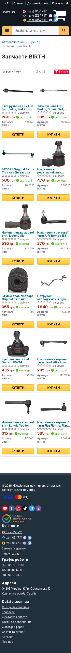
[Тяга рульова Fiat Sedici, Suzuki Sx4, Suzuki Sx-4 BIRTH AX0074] (53, 90)
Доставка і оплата (38, 3)
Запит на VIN (10, 554)
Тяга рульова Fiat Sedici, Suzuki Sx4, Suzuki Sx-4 (50, 108)
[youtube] (5, 508)
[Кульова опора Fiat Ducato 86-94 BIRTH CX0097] (18, 343)
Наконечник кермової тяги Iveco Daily (18, 234)
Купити (18, 134)
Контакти (57, 3)
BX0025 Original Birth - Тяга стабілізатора (18, 171)
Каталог (7, 636)
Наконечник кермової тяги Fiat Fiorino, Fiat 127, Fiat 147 (53, 424)
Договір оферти (13, 627)
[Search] (64, 30)
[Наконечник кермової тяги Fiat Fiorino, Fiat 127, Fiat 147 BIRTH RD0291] (53, 406)
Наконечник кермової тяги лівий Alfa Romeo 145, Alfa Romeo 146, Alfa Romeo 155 (53, 361)
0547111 (38, 11)
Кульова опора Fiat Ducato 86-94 (15, 361)
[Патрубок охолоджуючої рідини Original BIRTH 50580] (53, 280)
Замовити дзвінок (14, 548)
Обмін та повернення (16, 622)
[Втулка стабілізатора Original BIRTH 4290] (18, 280)
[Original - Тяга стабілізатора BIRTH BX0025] (18, 153)
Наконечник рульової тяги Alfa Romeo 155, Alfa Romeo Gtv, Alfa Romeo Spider (52, 234)
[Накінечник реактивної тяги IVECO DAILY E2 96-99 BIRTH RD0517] (53, 153)
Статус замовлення (15, 607)
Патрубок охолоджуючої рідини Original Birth (53, 297)
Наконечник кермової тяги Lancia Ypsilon (18, 424)
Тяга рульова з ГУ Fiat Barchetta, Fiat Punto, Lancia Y (17, 108)
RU (8, 3)
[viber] (12, 508)
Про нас (18, 3)
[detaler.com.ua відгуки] (17, 518)
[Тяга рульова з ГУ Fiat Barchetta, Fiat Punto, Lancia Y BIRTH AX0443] (18, 90)
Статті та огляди (13, 631)
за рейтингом (11, 71)
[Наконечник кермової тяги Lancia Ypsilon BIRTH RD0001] (18, 406)
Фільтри (63, 71)
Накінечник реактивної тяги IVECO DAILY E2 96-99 (53, 171)
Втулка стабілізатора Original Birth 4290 (18, 297)
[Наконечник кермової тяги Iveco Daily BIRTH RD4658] (18, 216)
